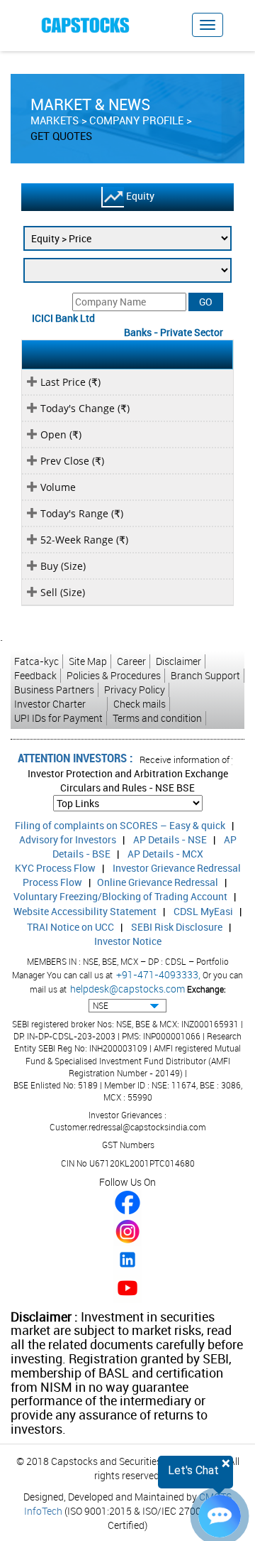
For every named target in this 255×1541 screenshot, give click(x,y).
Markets (54, 120)
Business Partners (54, 689)
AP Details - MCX (165, 853)
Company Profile (136, 120)
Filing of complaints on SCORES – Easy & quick (120, 825)
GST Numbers (128, 1144)
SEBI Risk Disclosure (176, 927)
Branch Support (205, 675)
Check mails (139, 703)
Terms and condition (157, 718)
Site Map (88, 661)
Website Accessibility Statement (85, 911)
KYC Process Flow (55, 868)
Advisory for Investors (67, 839)
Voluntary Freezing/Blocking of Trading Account (120, 896)
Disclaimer (178, 661)
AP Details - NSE (170, 839)
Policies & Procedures (114, 675)
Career (131, 661)
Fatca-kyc (36, 661)
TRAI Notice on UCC (70, 927)
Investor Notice (128, 941)
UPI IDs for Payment (58, 718)
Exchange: (206, 989)
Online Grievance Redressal (157, 882)
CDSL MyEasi (203, 911)
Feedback (35, 675)
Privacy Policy (134, 689)
